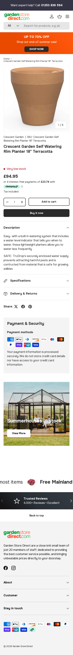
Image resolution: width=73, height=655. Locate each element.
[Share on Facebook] (23, 306)
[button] (59, 16)
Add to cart (49, 201)
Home (6, 59)
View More (19, 433)
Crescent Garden (14, 137)
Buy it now (36, 213)
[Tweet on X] (15, 306)
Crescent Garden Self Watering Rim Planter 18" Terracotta (33, 61)
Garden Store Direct (23, 646)
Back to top (36, 515)
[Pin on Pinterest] (30, 306)
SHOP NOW (36, 49)
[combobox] (36, 26)
